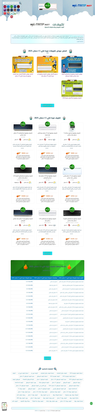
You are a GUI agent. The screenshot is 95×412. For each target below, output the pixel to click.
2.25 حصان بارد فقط (53, 303)
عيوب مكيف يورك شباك (52, 401)
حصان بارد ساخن (53, 282)
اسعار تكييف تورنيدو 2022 (68, 376)
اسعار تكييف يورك (78, 401)
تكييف (14, 373)
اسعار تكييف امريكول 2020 (75, 379)
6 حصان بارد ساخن (53, 347)
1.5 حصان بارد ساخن (53, 289)
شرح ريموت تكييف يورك (48, 398)
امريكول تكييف (16, 379)
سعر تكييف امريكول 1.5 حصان (27, 376)
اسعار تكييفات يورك (57, 395)
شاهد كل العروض (47, 105)
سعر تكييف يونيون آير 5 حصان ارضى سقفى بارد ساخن (72, 343)
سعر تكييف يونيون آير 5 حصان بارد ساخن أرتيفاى (73, 340)
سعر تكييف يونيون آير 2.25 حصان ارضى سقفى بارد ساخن (71, 307)
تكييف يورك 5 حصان (33, 395)
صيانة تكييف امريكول (74, 386)
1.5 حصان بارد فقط (53, 285)
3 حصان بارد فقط (53, 322)
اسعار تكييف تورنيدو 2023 (76, 373)
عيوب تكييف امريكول (31, 383)
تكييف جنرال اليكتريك (62, 373)
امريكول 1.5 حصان (56, 383)
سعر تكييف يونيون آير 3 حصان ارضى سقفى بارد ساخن (72, 325)
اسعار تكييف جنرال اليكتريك (47, 373)
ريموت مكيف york (21, 395)
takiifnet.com (37, 410)
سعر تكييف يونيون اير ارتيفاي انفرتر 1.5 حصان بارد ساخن (72, 296)
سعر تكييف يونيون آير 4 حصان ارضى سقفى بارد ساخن (72, 332)
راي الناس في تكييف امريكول (38, 386)
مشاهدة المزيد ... (79, 41)
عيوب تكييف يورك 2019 (22, 398)
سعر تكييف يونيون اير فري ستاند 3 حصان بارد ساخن (73, 311)
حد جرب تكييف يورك (45, 395)
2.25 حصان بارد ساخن (52, 300)
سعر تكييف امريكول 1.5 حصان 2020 (57, 386)
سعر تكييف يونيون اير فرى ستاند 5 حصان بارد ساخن (73, 336)
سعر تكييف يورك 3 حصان (24, 392)
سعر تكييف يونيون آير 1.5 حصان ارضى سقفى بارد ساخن (72, 292)
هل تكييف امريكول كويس (59, 389)
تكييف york (15, 401)
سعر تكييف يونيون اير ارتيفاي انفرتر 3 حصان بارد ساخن (72, 314)
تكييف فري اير (34, 373)
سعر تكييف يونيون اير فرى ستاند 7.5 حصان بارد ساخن (72, 351)
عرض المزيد (47, 253)
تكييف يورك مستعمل (55, 392)
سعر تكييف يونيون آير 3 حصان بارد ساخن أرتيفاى (73, 318)
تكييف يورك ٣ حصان (62, 398)
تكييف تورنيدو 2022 (55, 376)
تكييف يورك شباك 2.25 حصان (40, 392)
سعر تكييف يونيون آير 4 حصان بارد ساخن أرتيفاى (73, 329)
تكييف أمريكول (66, 383)
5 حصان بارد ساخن (53, 336)
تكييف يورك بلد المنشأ (37, 401)
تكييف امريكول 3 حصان (42, 379)
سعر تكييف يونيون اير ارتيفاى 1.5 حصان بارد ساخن (73, 289)
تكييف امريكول (31, 389)
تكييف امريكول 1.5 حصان (44, 389)
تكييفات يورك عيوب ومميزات (71, 395)
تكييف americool (19, 383)
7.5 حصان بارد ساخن (53, 351)
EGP (28, 282)
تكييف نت (48, 410)
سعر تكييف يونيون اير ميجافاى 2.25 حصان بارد (74, 303)
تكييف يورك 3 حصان (35, 398)
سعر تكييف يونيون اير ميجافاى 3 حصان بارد (74, 322)
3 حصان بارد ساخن (53, 311)
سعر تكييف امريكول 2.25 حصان (58, 379)
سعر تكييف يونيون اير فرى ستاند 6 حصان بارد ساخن (73, 347)
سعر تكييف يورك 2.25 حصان (70, 392)
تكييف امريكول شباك (44, 383)
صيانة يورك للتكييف (25, 401)
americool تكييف (72, 389)
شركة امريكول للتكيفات (28, 379)
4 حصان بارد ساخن (53, 329)
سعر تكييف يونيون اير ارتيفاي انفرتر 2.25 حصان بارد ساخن (71, 282)
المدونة (47, 358)
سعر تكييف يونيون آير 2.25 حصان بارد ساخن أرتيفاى (73, 300)
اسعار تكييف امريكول (42, 376)
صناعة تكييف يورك (73, 398)
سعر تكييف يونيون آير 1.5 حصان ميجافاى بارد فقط (73, 285)
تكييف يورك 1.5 (21, 389)
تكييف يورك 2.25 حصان (66, 401)
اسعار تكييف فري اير (23, 373)
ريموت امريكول (76, 383)
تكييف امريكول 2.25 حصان (22, 386)
